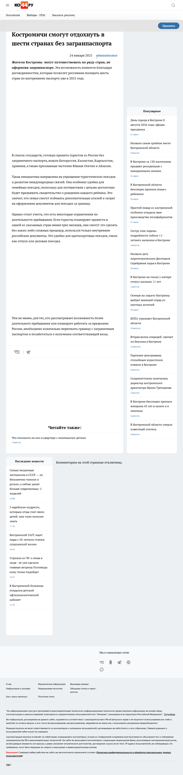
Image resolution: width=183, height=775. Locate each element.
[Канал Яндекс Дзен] (128, 662)
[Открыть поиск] (173, 5)
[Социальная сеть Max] (101, 669)
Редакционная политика (50, 688)
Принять (168, 26)
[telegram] (29, 351)
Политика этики (46, 696)
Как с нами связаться (16, 696)
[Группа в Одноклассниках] (110, 662)
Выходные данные (79, 684)
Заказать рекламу (63, 15)
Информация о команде (18, 688)
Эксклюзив (13, 15)
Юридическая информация (51, 684)
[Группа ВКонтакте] (101, 662)
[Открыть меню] (7, 5)
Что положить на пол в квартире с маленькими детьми (49, 440)
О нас (9, 684)
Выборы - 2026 (36, 15)
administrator (107, 55)
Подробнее (169, 714)
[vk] (17, 351)
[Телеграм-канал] (119, 662)
